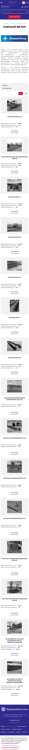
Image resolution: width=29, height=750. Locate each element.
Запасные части (21, 726)
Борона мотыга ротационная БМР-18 (14, 157)
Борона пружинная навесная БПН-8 (14, 599)
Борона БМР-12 (14, 197)
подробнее (14, 131)
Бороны (5, 85)
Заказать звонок (14, 16)
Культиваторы (7, 88)
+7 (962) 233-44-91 (5, 6)
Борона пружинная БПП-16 (14, 478)
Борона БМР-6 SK (14, 116)
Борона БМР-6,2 (14, 277)
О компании (10, 732)
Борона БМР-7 (14, 317)
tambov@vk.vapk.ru (5, 7)
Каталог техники (11, 726)
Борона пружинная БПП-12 (14, 518)
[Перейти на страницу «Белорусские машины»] (23, 2)
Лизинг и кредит (17, 729)
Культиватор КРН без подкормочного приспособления (14, 640)
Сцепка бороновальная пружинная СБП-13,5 (14, 398)
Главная (3, 726)
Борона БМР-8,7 (14, 237)
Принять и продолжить (10, 747)
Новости (18, 732)
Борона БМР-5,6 (14, 358)
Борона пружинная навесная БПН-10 (14, 559)
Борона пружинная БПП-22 (14, 438)
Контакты (24, 732)
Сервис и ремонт (5, 729)
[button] (27, 2)
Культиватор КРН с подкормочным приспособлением (14, 680)
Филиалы (3, 732)
